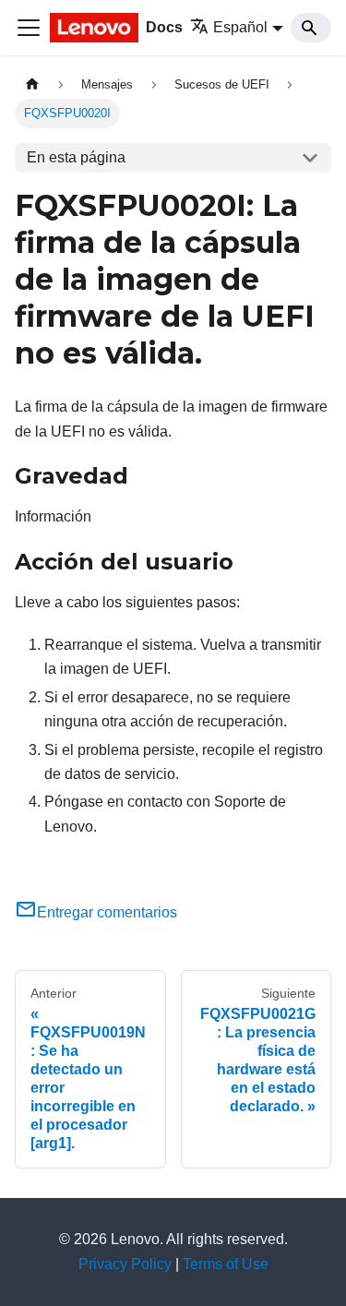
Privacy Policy (125, 1264)
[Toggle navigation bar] (28, 28)
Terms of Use (225, 1264)
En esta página (76, 157)
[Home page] (32, 84)
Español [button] (240, 27)
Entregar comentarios (107, 912)
